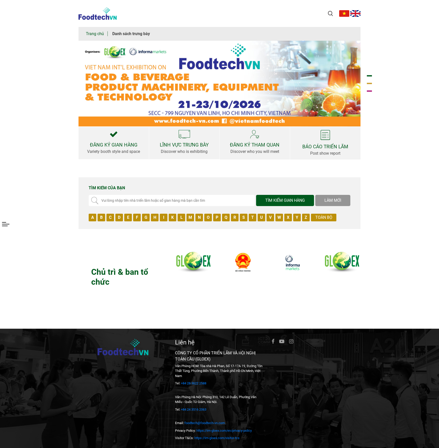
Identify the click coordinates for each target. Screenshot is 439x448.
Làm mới (332, 200)
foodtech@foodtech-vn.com (204, 423)
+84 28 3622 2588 (193, 383)
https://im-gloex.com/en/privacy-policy (224, 430)
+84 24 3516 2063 (193, 409)
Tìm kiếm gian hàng (285, 200)
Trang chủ (95, 33)
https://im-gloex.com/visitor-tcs (217, 438)
